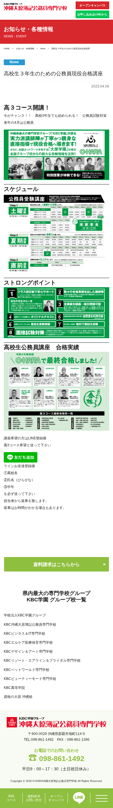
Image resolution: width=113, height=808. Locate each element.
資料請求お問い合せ (34, 798)
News (42, 48)
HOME (7, 48)
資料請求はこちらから (56, 564)
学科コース (11, 798)
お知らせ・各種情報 (25, 48)
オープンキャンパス (92, 5)
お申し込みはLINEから (92, 14)
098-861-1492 (61, 758)
